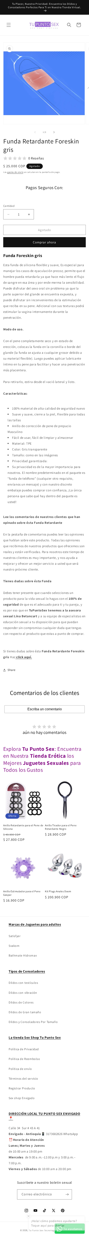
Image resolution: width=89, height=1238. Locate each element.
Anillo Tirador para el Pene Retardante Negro (60, 827)
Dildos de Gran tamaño (25, 1012)
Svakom (14, 946)
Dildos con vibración (23, 993)
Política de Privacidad (24, 1049)
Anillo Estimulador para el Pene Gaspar (22, 893)
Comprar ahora (44, 242)
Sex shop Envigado (22, 1098)
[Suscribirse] (67, 1194)
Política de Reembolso (24, 1059)
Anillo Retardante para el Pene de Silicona (23, 827)
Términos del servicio (23, 1078)
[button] (8, 25)
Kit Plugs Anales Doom (58, 891)
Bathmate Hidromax (23, 955)
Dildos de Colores (21, 1002)
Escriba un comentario (44, 709)
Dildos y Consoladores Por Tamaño (33, 1022)
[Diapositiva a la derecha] (54, 132)
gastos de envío (15, 172)
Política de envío (20, 1069)
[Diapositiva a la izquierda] (35, 132)
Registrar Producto (22, 1088)
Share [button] (12, 670)
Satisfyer (15, 936)
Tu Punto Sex (36, 1230)
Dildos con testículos (23, 983)
